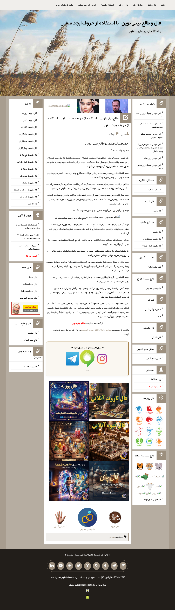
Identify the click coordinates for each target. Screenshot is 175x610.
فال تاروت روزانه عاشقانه (25, 189)
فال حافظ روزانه (30, 284)
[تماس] (87, 566)
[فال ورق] (69, 481)
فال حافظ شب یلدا (29, 290)
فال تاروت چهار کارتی (27, 147)
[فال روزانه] (69, 401)
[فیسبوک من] (105, 566)
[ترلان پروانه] (88, 106)
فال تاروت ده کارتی (28, 175)
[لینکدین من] (52, 566)
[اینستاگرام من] (96, 566)
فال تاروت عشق (30, 182)
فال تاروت (138, 4)
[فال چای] (109, 481)
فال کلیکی (156, 337)
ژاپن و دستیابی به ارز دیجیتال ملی (29, 247)
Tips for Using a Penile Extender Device (29, 237)
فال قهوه (157, 231)
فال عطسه (32, 332)
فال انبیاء (157, 210)
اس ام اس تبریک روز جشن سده (150, 166)
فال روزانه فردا (30, 366)
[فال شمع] (69, 441)
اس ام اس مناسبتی (87, 4)
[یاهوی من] (123, 566)
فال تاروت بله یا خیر (28, 196)
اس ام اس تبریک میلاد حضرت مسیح (152, 135)
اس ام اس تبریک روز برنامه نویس (149, 115)
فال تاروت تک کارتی (28, 134)
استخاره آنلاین (107, 4)
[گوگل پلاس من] (69, 566)
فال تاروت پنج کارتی (28, 154)
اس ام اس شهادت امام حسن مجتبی (151, 125)
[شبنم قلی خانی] (59, 106)
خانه (163, 4)
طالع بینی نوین (30, 339)
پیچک (108, 329)
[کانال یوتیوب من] (60, 566)
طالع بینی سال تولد (152, 499)
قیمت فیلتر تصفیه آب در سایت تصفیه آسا (27, 226)
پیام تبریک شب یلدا (28, 297)
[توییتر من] (78, 566)
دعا (159, 316)
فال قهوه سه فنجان (152, 238)
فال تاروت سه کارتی (28, 141)
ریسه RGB (156, 379)
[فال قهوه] (109, 441)
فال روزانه (123, 4)
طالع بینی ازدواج (153, 288)
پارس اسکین (87, 329)
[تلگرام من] (114, 566)
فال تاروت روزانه (29, 113)
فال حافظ (152, 4)
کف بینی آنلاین (154, 266)
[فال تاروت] (109, 401)
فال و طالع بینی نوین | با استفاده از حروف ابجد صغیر (111, 23)
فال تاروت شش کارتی (27, 161)
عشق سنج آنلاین (153, 358)
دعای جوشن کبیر (153, 309)
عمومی (112, 536)
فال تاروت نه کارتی (28, 168)
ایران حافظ (99, 329)
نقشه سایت (74, 584)
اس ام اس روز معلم (152, 158)
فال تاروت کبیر (30, 120)
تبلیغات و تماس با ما (64, 4)
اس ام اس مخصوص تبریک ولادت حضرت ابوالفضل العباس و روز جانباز (149, 147)
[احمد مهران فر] (116, 106)
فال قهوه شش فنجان (151, 245)
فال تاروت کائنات (29, 127)
